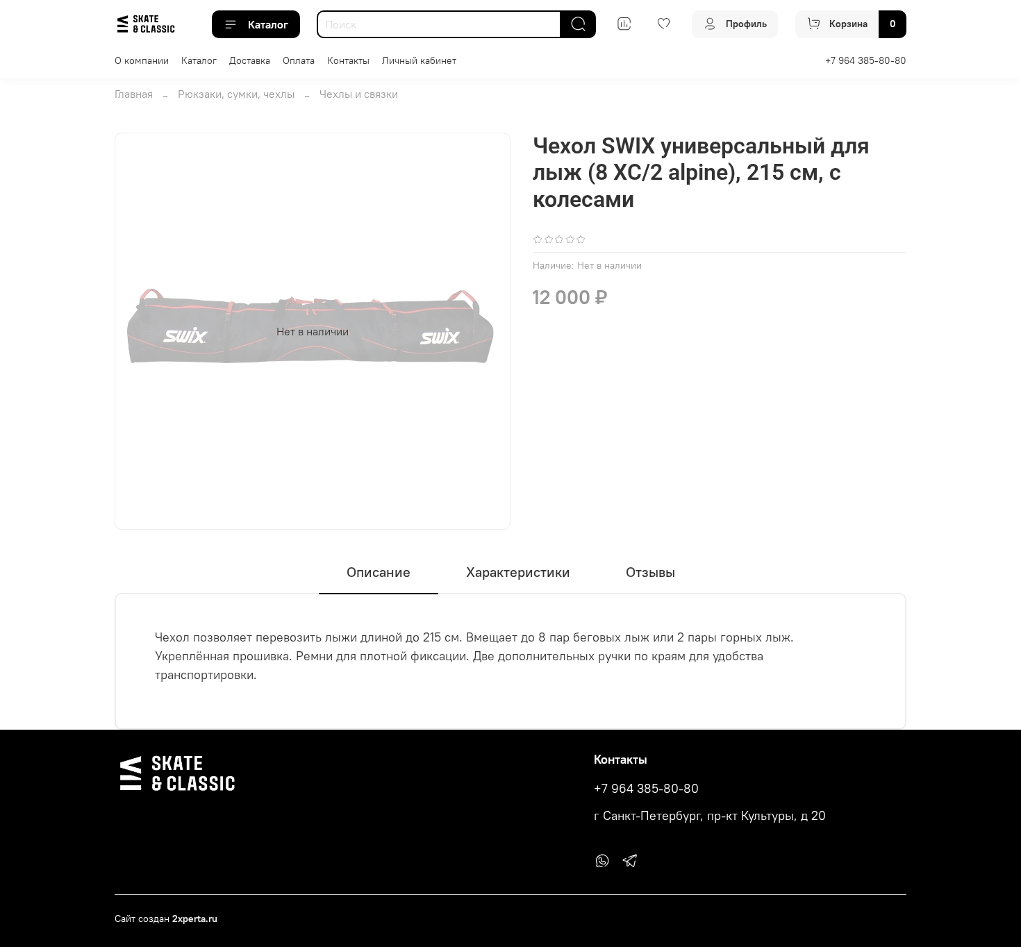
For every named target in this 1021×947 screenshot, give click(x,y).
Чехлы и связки (358, 94)
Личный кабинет (419, 60)
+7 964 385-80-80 (865, 60)
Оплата (299, 60)
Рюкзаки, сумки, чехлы (236, 94)
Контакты (348, 60)
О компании (142, 60)
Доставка (249, 60)
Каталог (268, 24)
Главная (134, 94)
